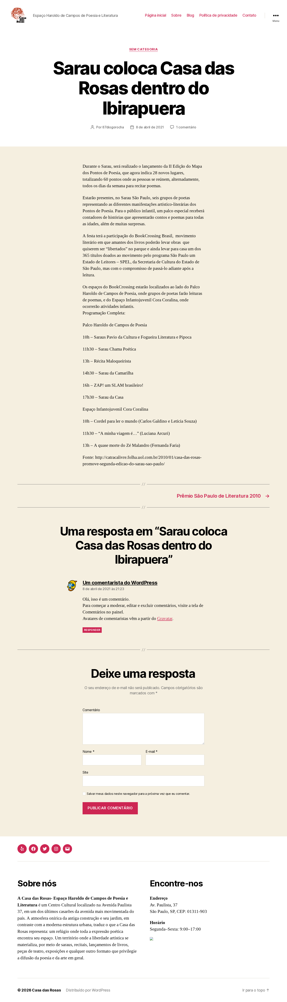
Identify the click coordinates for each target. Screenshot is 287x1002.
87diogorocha (113, 127)
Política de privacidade (218, 15)
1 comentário (186, 127)
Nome (88, 752)
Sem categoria (143, 49)
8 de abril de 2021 (150, 127)
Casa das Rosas (46, 990)
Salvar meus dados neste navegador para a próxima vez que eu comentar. (138, 794)
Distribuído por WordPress (88, 990)
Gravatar (164, 618)
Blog (190, 15)
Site (85, 772)
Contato (249, 15)
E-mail (152, 752)
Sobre (176, 15)
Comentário (91, 710)
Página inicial (155, 15)
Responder (92, 630)
